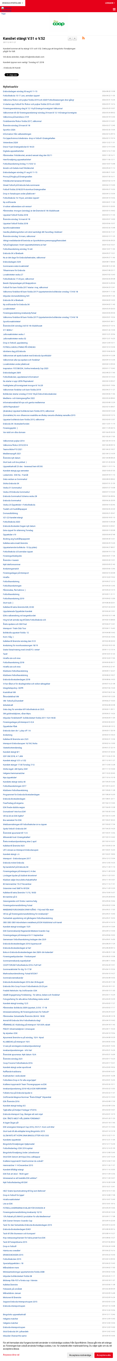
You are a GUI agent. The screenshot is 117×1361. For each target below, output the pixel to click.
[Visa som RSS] (83, 38)
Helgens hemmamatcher (14, 773)
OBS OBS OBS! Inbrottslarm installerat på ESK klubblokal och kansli (32, 922)
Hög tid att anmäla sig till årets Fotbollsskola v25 (24, 620)
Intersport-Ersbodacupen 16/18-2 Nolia (20, 743)
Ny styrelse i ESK (10, 1033)
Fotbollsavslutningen (12, 586)
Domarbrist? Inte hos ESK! (14, 811)
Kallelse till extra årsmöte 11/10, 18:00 (19, 892)
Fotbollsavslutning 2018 (13, 662)
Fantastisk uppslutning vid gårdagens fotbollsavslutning (28, 918)
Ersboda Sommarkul (12, 500)
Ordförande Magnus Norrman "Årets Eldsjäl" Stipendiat (27, 1097)
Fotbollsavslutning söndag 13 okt (18, 249)
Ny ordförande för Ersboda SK (16, 304)
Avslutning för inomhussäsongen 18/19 (20, 645)
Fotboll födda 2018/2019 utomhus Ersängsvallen (24, 189)
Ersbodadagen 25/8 (12, 262)
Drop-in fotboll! (9, 1246)
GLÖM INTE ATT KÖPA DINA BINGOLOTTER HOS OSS (26, 1135)
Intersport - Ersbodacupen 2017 (17, 858)
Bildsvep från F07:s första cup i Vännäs (20, 1280)
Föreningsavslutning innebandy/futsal (19, 313)
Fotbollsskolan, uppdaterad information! (21, 377)
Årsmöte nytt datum (11, 458)
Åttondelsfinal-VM (11, 696)
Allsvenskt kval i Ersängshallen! (16, 837)
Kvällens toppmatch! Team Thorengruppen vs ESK (25, 1084)
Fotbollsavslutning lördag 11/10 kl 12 (19, 164)
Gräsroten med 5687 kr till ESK (16, 888)
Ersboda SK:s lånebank (13, 253)
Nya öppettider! (10, 777)
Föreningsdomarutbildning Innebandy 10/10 (22, 1212)
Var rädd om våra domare (14, 432)
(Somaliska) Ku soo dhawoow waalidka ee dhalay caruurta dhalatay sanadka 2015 (39, 415)
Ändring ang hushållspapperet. (16, 539)
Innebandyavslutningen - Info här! (17, 1050)
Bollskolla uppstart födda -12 (16, 632)
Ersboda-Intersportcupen (14, 1327)
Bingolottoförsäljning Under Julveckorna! (21, 1152)
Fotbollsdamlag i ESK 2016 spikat (18, 1148)
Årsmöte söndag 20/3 (12, 1059)
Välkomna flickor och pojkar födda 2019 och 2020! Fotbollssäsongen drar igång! (38, 100)
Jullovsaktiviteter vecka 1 (14, 334)
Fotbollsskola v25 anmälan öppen (18, 552)
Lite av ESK (8, 1204)
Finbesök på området (12, 1289)
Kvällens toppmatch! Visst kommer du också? (23, 1161)
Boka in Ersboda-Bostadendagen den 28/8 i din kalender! (28, 952)
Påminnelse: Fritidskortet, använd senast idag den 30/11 (27, 155)
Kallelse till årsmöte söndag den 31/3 (19, 641)
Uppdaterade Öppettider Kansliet (17, 611)
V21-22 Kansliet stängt (13, 517)
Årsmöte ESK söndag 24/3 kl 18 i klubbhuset (22, 326)
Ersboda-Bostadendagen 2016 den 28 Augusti (23, 982)
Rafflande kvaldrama (12, 1071)
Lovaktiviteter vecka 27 (13, 275)
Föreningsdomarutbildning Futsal (17, 905)
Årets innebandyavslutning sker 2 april (19, 841)
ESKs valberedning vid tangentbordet (19, 615)
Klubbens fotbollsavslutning (15, 671)
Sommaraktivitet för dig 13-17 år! (17, 969)
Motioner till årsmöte (12, 1297)
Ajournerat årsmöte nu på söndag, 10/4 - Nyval (23, 1037)
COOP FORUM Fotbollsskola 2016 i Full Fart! (22, 965)
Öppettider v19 (9, 534)
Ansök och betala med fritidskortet (18, 168)
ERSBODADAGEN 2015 (13, 1255)
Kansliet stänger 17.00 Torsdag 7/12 (19, 765)
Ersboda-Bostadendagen (14, 799)
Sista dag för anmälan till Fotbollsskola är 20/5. (23, 709)
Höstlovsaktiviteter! (11, 1199)
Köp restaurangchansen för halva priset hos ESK (24, 1238)
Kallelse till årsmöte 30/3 (14, 846)
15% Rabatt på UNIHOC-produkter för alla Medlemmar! (27, 1216)
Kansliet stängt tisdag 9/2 (14, 1106)
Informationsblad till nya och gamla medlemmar (24, 402)
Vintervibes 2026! (10, 142)
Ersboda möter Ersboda (13, 863)
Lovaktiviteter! (9, 309)
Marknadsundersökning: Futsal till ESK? (20, 973)
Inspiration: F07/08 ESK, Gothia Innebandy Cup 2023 (25, 368)
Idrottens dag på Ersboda (14, 351)
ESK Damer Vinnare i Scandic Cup (17, 1221)
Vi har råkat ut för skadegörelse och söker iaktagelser (26, 684)
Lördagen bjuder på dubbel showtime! (20, 875)
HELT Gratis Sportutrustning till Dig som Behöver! (24, 1191)
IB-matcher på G (10, 897)
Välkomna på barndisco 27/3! (16, 117)
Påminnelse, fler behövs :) (14, 590)
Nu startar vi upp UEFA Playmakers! (18, 381)
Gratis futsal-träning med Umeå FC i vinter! (21, 650)
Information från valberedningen (17, 134)
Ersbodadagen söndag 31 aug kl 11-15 (20, 172)
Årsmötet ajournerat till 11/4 (15, 833)
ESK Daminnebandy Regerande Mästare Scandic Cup (26, 931)
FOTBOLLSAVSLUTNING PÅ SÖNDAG (19, 347)
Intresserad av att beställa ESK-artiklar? (20, 1178)
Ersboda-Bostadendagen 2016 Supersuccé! (22, 944)
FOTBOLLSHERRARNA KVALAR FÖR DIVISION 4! (24, 1208)
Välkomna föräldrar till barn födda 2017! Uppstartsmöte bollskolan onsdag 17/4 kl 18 (40, 292)
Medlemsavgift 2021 (12, 453)
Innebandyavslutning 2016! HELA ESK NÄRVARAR (24, 1088)
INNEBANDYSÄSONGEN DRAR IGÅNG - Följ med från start (28, 910)
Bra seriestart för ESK (12, 820)
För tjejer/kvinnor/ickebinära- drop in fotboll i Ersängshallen (29, 138)
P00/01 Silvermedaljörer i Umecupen (19, 1029)
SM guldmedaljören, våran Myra (17, 713)
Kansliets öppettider (12, 1140)
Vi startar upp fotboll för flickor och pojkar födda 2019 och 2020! (31, 104)
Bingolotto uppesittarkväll (14, 1314)
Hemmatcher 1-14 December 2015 (18, 1165)
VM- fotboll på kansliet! (13, 701)
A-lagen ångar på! (11, 1123)
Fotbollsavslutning (11, 581)
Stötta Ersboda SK (11, 483)
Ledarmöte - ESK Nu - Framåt (15, 475)
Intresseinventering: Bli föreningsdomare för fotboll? (26, 1012)
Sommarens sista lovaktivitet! (16, 266)
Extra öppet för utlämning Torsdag (18, 530)
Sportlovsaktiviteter (11, 228)
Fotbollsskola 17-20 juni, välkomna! (18, 279)
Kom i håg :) (8, 637)
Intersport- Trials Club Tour (14, 628)
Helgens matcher (10, 1319)
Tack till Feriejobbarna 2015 (15, 1242)
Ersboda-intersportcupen (14, 1306)
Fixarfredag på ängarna (13, 803)
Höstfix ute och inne (11, 658)
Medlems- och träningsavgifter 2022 (19, 398)
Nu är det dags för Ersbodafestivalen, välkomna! (24, 257)
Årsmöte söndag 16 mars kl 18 (16, 219)
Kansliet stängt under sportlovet (17, 1067)
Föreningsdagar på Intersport (16, 573)
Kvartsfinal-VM (9, 692)
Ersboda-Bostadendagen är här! (17, 948)
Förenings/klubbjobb (12, 556)
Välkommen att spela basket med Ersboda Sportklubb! (27, 355)
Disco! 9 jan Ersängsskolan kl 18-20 (18, 147)
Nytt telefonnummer (11, 564)
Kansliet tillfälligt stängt (13, 1169)
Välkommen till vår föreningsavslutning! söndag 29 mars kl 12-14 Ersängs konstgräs (40, 113)
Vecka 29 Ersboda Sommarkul (16, 492)
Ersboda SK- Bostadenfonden (16, 424)
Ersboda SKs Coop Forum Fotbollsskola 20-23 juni (25, 986)
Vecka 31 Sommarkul (12, 488)
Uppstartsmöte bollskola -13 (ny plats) (20, 547)
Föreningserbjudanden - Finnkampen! (19, 956)
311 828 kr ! (8, 330)
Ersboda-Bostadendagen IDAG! (17, 1229)
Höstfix (6, 577)
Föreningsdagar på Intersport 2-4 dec (19, 871)
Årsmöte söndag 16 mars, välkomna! (19, 236)
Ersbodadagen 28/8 (12, 373)
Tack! (5, 654)
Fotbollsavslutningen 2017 (14, 786)
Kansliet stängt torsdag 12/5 (15, 1003)
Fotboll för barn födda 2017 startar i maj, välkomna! (25, 287)
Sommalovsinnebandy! (13, 978)
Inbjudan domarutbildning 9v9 (16, 296)
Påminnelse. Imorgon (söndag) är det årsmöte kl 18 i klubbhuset (31, 211)
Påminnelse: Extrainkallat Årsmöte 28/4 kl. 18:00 (24, 1016)
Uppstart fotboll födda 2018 (15, 215)
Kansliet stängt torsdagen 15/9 (16, 927)
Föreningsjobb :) (10, 428)
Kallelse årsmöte (10, 1285)
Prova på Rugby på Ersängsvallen (17, 176)
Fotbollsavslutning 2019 (13, 598)
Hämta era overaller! (11, 1250)
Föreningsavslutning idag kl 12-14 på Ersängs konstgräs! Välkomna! (33, 108)
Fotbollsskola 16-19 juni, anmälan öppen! (21, 198)
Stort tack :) (8, 603)
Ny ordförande (9, 202)
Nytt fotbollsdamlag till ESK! (15, 1182)
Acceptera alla (104, 1355)
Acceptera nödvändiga (80, 1355)
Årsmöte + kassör (11, 560)
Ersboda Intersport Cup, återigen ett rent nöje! (23, 1114)
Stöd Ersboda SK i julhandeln (15, 1331)
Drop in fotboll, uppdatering (15, 343)
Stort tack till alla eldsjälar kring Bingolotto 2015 (24, 1131)
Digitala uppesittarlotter (13, 151)
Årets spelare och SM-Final (15, 624)
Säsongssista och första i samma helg (20, 901)
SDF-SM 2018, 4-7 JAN (13, 756)
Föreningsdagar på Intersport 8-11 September (23, 935)
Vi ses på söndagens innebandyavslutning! (22, 1046)
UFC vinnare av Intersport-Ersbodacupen (20, 850)
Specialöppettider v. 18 (13, 1263)
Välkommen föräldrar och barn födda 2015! (22, 390)
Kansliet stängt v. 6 (11, 854)
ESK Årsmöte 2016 (11, 1101)
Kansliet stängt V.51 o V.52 (24, 39)
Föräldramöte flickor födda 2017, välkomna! (22, 121)
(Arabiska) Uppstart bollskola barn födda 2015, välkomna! (28, 411)
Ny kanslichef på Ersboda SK (15, 867)
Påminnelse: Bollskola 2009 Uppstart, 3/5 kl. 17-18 (25, 1008)
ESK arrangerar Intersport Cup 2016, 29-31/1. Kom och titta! (28, 1127)
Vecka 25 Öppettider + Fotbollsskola (19, 505)
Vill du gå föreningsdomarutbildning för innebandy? (25, 914)
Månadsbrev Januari (12, 1293)
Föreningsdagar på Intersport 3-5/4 (18, 722)
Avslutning (7, 735)
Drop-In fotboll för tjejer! (13, 1195)
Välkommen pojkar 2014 (13, 441)
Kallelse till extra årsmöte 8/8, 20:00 (18, 607)
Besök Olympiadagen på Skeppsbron (19, 283)
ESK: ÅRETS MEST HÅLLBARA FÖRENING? (21, 1118)
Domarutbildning (10, 513)
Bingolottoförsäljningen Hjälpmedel (18, 1144)
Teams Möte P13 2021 (12, 449)
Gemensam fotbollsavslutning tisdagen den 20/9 (24, 939)
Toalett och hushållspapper (15, 509)
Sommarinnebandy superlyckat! (17, 961)
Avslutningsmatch (11, 569)
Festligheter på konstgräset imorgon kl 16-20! (23, 385)
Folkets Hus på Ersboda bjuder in (17, 1093)
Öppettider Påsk (10, 726)
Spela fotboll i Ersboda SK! (15, 829)
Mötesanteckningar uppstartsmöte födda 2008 (23, 1272)
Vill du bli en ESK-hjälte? (13, 816)
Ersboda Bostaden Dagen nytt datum (19, 526)
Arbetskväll (8, 705)
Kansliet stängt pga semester (16, 471)
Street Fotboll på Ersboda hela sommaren (21, 185)
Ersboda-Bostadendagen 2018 (16, 679)
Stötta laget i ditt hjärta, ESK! (15, 769)
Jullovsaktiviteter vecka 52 (14, 338)
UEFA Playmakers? (11, 407)
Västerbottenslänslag (12, 748)
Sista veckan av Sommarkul (15, 479)
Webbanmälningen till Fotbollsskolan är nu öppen (25, 824)
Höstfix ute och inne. (12, 667)
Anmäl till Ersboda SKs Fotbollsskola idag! (22, 1020)
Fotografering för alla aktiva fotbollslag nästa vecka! (26, 999)
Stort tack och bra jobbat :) (15, 462)
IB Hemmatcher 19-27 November (17, 884)
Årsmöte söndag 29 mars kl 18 (16, 125)
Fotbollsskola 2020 (11, 522)
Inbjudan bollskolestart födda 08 (17, 1276)
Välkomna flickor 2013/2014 (15, 445)
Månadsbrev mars (11, 1267)
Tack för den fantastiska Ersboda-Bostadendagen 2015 (27, 1225)
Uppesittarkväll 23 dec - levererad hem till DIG (23, 466)
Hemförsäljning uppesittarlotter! (17, 159)
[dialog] (58, 1349)
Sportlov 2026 (9, 130)
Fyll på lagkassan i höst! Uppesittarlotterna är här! (24, 245)
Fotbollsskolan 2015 (12, 1259)
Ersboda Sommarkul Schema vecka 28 (20, 496)
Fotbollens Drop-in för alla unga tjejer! (19, 1080)
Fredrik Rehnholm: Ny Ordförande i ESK (20, 990)
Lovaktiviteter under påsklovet (16, 364)
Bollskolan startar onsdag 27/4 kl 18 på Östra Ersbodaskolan (30, 394)
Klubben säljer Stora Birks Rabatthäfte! (20, 880)
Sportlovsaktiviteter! (12, 321)
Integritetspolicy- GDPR (13, 688)
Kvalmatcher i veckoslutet (14, 1076)
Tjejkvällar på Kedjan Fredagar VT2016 (19, 1110)
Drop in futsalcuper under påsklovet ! (19, 194)
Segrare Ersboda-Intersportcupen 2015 (20, 1302)
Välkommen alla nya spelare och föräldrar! (21, 360)
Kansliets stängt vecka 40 (14, 782)
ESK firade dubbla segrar (14, 807)
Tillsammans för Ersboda (14, 270)
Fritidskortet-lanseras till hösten (17, 181)
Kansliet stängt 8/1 (11, 752)
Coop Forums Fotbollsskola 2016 (17, 1063)
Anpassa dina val (11, 1355)
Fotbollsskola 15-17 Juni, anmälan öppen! (21, 96)
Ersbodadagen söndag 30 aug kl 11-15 (20, 91)
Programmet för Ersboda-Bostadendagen (21, 794)
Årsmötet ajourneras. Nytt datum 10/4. (19, 1054)
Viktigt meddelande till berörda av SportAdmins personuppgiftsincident (34, 240)
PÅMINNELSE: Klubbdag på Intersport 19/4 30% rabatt (26, 1025)
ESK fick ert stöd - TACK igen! (15, 1174)
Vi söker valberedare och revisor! (17, 206)
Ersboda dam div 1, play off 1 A (17, 731)
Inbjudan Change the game (15, 1336)
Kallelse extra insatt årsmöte (15, 543)
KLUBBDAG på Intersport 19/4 (16, 1042)
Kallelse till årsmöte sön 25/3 (15, 739)
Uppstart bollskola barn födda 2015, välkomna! (23, 419)
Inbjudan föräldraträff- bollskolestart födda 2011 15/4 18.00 (29, 718)
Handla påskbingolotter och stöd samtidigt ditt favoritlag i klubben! (32, 232)
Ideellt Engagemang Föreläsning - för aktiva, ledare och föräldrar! (31, 995)
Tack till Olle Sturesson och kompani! (19, 1233)
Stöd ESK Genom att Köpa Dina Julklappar (21, 1157)
